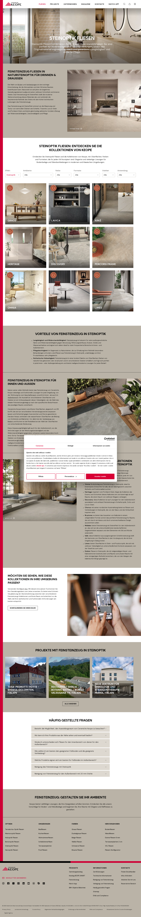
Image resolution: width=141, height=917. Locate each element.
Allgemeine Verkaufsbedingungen (54, 909)
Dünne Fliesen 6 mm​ (112, 838)
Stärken (105, 171)
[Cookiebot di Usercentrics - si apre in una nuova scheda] (106, 439)
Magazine (85, 4)
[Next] (133, 101)
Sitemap (96, 892)
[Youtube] (29, 883)
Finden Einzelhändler (128, 872)
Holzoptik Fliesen (11, 838)
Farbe (58, 171)
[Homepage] (13, 4)
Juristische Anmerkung (21, 909)
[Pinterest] (18, 883)
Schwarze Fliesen (78, 846)
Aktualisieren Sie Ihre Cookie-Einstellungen (119, 909)
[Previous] (75, 101)
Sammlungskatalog (75, 872)
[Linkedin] (24, 883)
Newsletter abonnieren (16, 878)
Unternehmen (70, 4)
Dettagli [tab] (70, 446)
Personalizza (69, 476)
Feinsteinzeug (72, 340)
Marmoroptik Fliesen (12, 833)
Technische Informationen (102, 876)
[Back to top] (138, 914)
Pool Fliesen (43, 850)
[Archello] (34, 883)
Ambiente (27, 171)
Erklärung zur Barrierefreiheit (76, 909)
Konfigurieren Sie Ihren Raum (23, 608)
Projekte (54, 4)
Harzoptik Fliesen (11, 850)
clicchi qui (40, 466)
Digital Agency (8, 913)
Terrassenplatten (45, 846)
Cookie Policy (36, 909)
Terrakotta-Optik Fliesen (14, 829)
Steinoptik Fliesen (11, 846)
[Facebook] (8, 883)
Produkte (73, 868)
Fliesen (42, 4)
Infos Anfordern (126, 876)
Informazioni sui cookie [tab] (101, 446)
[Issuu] (39, 883)
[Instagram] (3, 883)
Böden (20, 85)
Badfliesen (42, 829)
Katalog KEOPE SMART (77, 876)
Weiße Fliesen (77, 842)
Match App (114, 4)
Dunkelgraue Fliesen (79, 833)
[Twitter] (13, 883)
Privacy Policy (6, 909)
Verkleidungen (31, 85)
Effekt (7, 171)
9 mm (19, 438)
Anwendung (122, 171)
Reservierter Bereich (128, 884)
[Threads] (44, 883)
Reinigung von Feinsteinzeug (103, 880)
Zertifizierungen (98, 872)
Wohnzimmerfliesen (46, 838)
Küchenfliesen (44, 833)
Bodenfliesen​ (110, 829)
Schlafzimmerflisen (45, 842)
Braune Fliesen (77, 850)
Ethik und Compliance (100, 896)
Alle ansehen (70, 704)
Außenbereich (13, 397)
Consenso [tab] (39, 446)
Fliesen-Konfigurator (112, 850)
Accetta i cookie (100, 476)
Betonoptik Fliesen (12, 842)
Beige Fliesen (76, 838)
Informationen (100, 868)
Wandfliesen (109, 833)
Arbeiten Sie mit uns (128, 880)
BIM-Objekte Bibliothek (77, 888)
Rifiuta (41, 476)
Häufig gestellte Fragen (101, 888)
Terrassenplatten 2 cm (113, 842)
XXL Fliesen (109, 846)
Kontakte (99, 4)
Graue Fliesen (77, 829)
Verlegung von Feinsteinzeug (103, 884)
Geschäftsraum (30, 395)
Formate (77, 171)
